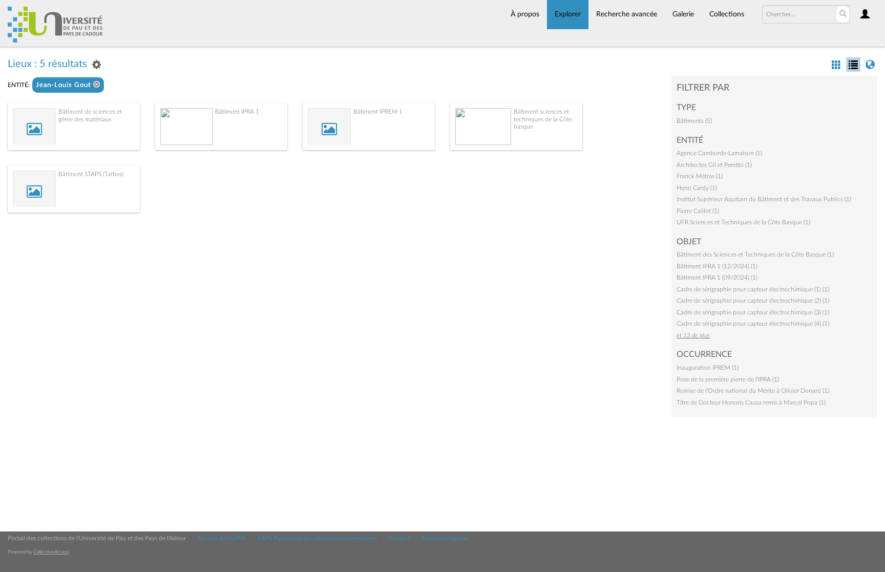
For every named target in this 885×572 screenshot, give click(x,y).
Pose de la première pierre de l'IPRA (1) (728, 379)
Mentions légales (444, 538)
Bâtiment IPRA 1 (237, 112)
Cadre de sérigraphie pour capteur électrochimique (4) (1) (753, 324)
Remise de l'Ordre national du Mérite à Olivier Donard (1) (753, 391)
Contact (399, 538)
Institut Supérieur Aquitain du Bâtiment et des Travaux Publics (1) (764, 199)
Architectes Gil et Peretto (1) (714, 165)
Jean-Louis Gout (64, 85)
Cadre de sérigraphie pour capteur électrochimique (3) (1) (753, 312)
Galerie (683, 14)
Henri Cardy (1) (697, 188)
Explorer (568, 14)
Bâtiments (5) (694, 121)
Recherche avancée (626, 14)
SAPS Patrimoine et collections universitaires (317, 538)
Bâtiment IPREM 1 (378, 112)
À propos (525, 14)
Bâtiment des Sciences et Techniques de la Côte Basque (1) (755, 254)
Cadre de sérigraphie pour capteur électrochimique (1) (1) (753, 289)
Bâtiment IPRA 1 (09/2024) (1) (717, 277)
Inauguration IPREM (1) (708, 368)
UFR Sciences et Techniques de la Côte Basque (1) (743, 222)
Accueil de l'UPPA (221, 538)
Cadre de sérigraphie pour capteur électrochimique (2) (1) (753, 301)
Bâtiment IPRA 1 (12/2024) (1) (717, 266)
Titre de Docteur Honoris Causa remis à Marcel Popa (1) (751, 402)
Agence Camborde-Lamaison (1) (719, 153)
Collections (726, 14)
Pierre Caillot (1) (698, 211)
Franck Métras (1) (700, 176)
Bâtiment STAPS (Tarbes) (90, 174)
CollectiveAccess (51, 552)
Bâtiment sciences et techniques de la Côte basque (543, 119)
